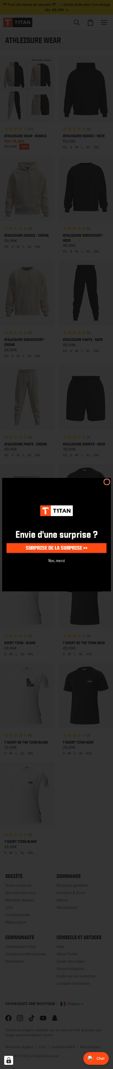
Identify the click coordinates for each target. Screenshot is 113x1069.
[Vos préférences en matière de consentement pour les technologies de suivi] (8, 1060)
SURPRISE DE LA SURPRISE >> (56, 548)
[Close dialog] (107, 481)
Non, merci (56, 560)
